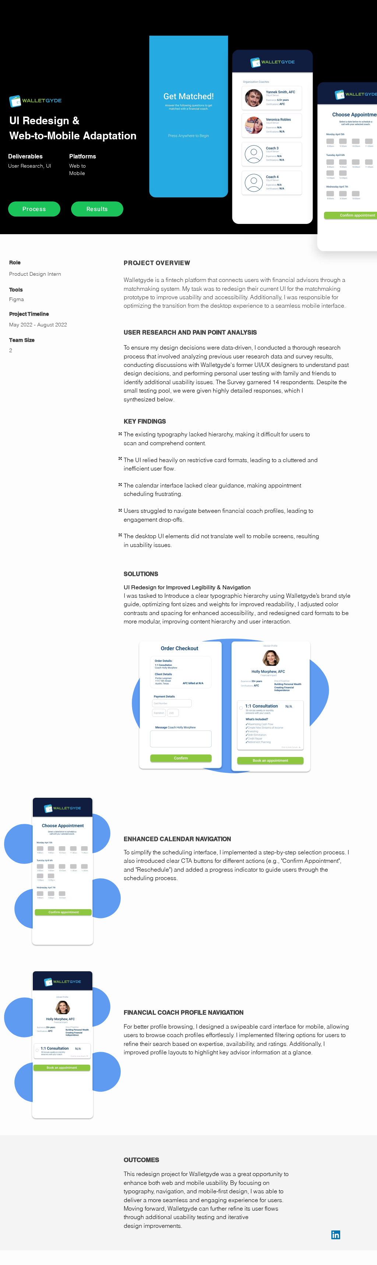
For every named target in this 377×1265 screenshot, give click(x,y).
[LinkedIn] (335, 1234)
